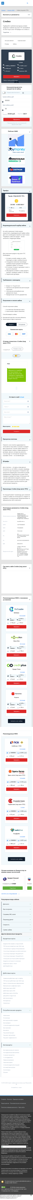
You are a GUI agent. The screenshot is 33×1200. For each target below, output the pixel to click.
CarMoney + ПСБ (16, 746)
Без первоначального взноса (11, 1050)
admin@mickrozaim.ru (25, 1181)
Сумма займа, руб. (8, 97)
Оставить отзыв (17, 349)
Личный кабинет (9, 40)
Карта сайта (22, 1107)
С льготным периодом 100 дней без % (13, 953)
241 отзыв (22, 643)
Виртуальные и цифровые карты (12, 986)
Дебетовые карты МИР (9, 988)
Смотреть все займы (16, 721)
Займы (15, 44)
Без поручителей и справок (10, 1020)
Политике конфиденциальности (8, 1198)
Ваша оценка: (6, 426)
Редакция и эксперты (18, 1099)
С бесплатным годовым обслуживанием (14, 948)
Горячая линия (21, 40)
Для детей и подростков (9, 995)
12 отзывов (22, 749)
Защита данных (5, 1103)
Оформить (16, 76)
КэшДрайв (16, 833)
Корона (16, 697)
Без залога (6, 1030)
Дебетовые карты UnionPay (10, 993)
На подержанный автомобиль (11, 1052)
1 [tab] (17, 355)
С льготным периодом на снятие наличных (14, 951)
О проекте (3, 1099)
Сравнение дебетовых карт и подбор (13, 978)
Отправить (16, 431)
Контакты (9, 1099)
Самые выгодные (7, 1062)
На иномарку (6, 1070)
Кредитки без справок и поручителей (13, 943)
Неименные (6, 1003)
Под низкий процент (8, 1033)
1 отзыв (21, 62)
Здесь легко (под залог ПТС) (16, 775)
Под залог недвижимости (10, 1038)
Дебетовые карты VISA (9, 990)
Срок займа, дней (8, 105)
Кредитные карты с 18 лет (10, 963)
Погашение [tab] (22, 324)
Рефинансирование (8, 1060)
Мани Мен (16, 641)
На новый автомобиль (9, 1067)
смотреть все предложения (9, 893)
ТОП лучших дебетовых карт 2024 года (13, 981)
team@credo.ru (21, 521)
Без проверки (6, 1023)
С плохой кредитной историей (11, 1025)
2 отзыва (22, 672)
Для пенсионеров (8, 998)
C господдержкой (8, 1057)
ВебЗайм (16, 613)
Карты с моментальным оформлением (13, 983)
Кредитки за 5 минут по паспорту (12, 961)
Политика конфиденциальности (9, 1107)
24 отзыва (22, 700)
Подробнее (6, 32)
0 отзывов (22, 836)
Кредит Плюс (17, 669)
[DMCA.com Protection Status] (5, 1187)
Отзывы (7, 44)
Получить (16, 215)
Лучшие (5, 1072)
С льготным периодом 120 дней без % (13, 956)
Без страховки (7, 1028)
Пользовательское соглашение (18, 1103)
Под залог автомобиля (9, 1035)
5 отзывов (22, 778)
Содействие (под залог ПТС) (16, 804)
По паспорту (6, 1018)
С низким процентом (8, 1055)
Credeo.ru (26, 29)
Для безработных (8, 966)
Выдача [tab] (11, 324)
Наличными (6, 1015)
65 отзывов (22, 615)
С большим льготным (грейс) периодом (14, 958)
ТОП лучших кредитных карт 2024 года (13, 946)
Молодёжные (6, 1000)
